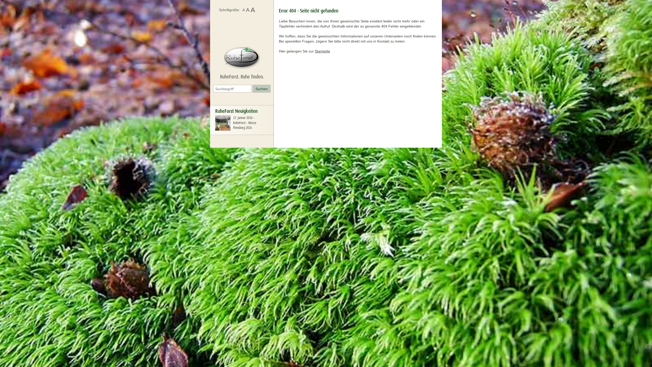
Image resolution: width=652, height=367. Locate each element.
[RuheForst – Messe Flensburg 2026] (222, 129)
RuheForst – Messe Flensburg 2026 (244, 125)
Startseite (322, 51)
